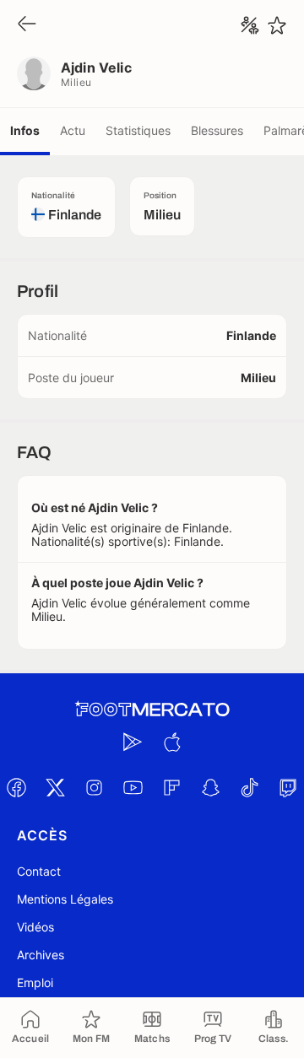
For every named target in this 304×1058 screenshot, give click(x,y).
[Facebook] (16, 787)
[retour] (27, 24)
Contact (39, 871)
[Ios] (171, 741)
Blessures (217, 130)
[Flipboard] (171, 787)
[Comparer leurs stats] (250, 25)
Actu (72, 130)
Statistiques (138, 130)
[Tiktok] (249, 787)
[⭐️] (277, 25)
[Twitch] (288, 787)
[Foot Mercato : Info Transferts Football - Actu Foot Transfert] (152, 709)
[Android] (132, 741)
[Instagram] (93, 787)
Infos (25, 130)
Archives (40, 954)
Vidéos (35, 927)
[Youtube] (132, 787)
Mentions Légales (65, 899)
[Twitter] (55, 787)
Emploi (35, 982)
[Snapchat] (210, 787)
